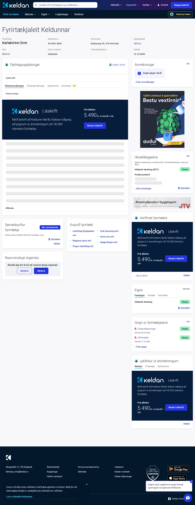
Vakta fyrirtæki (183, 14)
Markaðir (115, 5)
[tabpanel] (162, 302)
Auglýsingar (52, 471)
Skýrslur (29, 14)
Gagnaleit (131, 5)
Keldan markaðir (122, 471)
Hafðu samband (54, 476)
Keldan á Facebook (180, 499)
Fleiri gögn (141, 347)
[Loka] (47, 484)
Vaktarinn (119, 467)
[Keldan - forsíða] (25, 111)
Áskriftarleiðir (53, 467)
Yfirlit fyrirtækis (11, 14)
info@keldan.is (21, 471)
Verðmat (78, 14)
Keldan (146, 5)
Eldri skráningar (143, 188)
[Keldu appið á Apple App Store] (178, 478)
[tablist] (65, 86)
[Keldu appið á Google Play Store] (178, 469)
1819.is (137, 43)
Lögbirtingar (61, 14)
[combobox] (68, 5)
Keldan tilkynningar (123, 476)
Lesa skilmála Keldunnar (19, 496)
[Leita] (36, 5)
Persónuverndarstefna (88, 467)
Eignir (44, 14)
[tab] (14, 86)
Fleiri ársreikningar (145, 82)
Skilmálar (82, 471)
